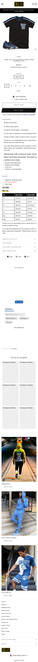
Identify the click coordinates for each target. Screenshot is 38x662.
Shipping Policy (6, 607)
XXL (30, 86)
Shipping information (12, 246)
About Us (4, 604)
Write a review (19, 302)
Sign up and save (9, 639)
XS (7, 86)
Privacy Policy (6, 616)
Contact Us (5, 622)
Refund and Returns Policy (9, 619)
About (4, 644)
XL (25, 86)
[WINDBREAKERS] (19, 459)
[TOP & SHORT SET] (19, 568)
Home (18, 56)
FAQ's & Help (5, 631)
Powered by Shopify (19, 660)
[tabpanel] (19, 330)
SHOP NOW (8, 486)
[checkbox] (9, 322)
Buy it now (18, 110)
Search (4, 601)
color (19, 73)
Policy (3, 634)
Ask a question (9, 250)
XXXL (18, 91)
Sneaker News (6, 625)
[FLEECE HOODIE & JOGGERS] (19, 513)
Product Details (10, 239)
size (19, 82)
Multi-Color (18, 77)
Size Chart (7, 243)
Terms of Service (6, 613)
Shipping (13, 67)
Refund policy (6, 610)
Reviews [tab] (9, 309)
